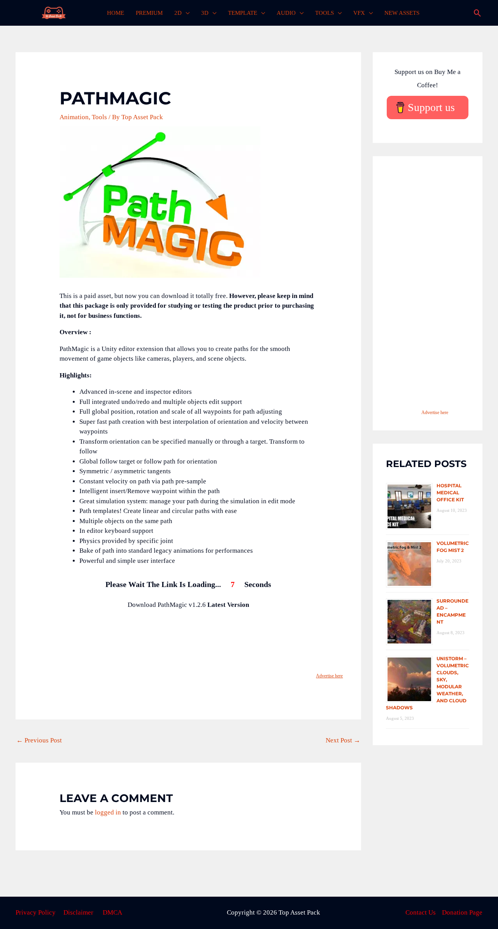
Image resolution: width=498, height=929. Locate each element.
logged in (108, 812)
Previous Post (39, 740)
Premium (149, 13)
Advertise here (329, 676)
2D (178, 13)
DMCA (112, 912)
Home (115, 13)
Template (242, 13)
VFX (359, 13)
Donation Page (462, 912)
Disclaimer (78, 912)
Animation (74, 117)
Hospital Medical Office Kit (450, 492)
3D (205, 13)
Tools (324, 13)
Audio (286, 13)
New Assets (401, 13)
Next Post (343, 740)
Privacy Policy (36, 912)
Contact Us (420, 912)
